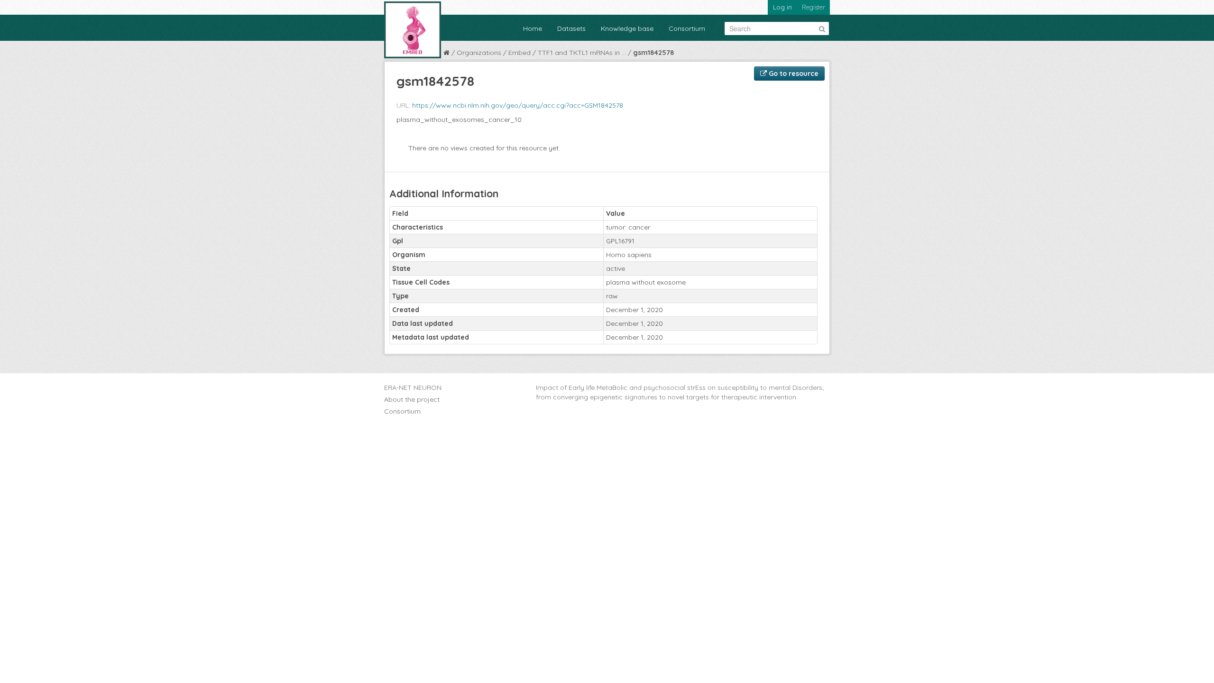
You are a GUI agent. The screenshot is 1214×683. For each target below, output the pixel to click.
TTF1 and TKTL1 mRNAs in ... (582, 52)
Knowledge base (627, 28)
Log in (782, 7)
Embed (519, 52)
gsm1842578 (653, 52)
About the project (412, 399)
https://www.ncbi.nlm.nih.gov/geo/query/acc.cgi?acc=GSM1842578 (517, 105)
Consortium (687, 28)
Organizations (479, 52)
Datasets (571, 28)
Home (532, 28)
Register (813, 7)
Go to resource (793, 73)
